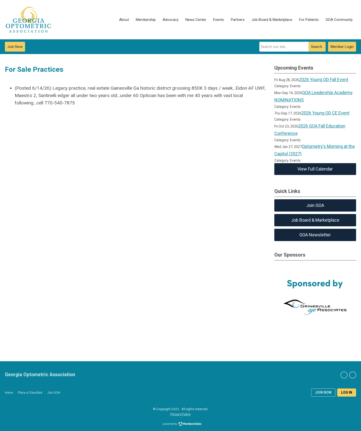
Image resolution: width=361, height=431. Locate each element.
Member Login (342, 46)
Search (316, 46)
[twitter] (352, 375)
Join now (323, 392)
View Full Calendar (315, 169)
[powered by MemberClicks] (180, 424)
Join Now (15, 46)
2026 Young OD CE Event (325, 112)
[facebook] (344, 375)
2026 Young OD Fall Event (323, 79)
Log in (346, 392)
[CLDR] (28, 19)
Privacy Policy (180, 414)
